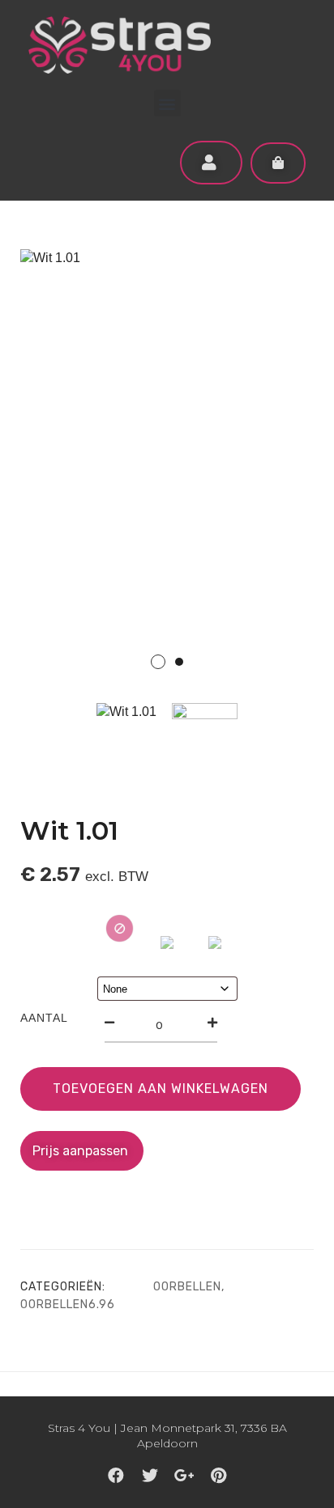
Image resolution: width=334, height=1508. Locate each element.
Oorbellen (187, 1287)
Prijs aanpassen (81, 1151)
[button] (167, 103)
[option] (167, 469)
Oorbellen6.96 (67, 1304)
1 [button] (158, 661)
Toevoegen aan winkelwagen (160, 1088)
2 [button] (179, 662)
